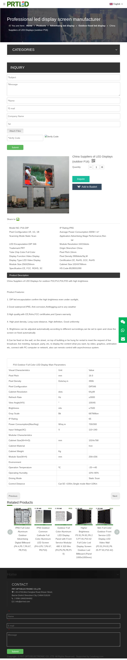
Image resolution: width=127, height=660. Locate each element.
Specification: (15, 268)
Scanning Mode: (17, 236)
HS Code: (64, 268)
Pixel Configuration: (18, 232)
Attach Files (15, 131)
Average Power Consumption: (74, 232)
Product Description (19, 275)
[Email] (123, 338)
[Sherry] (123, 321)
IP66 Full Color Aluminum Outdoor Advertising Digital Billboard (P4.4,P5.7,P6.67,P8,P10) (22, 539)
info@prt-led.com (22, 602)
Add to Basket (89, 186)
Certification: (66, 260)
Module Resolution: (69, 244)
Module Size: (15, 264)
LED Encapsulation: (18, 244)
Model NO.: (14, 228)
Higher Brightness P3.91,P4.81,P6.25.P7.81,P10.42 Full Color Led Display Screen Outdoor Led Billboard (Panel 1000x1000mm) (84, 543)
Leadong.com (96, 656)
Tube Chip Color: (17, 252)
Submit (15, 147)
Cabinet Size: (66, 264)
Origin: (63, 248)
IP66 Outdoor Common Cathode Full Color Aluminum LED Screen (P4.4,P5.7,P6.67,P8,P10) (43, 539)
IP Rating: (64, 228)
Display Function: (17, 256)
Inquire (81, 179)
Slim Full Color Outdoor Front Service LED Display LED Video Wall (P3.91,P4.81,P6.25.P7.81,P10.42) (104, 539)
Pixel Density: (66, 256)
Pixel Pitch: (65, 252)
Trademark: (15, 248)
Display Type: (15, 260)
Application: (65, 236)
